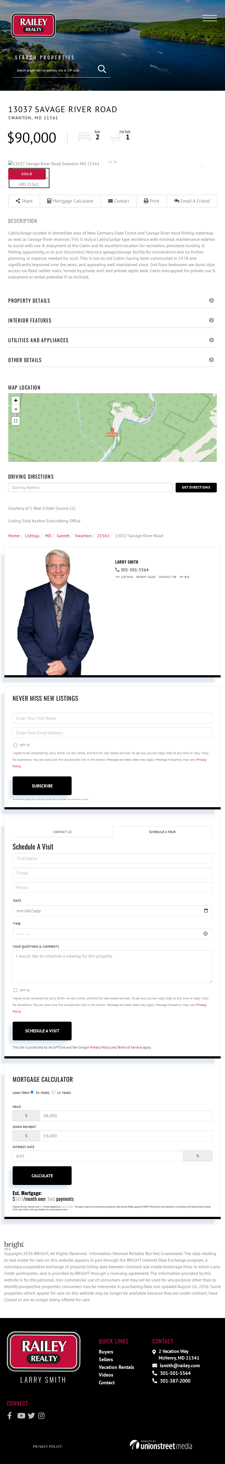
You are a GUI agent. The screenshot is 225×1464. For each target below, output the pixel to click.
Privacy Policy (100, 1047)
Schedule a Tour (162, 832)
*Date (17, 900)
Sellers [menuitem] (106, 1359)
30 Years (42, 1093)
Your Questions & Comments (36, 946)
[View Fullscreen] (16, 421)
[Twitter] (30, 1416)
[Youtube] (20, 1416)
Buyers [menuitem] (106, 1352)
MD (48, 535)
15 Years (63, 1093)
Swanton (83, 535)
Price (17, 1107)
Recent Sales (146, 577)
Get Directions (196, 487)
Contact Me (167, 577)
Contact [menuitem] (107, 1382)
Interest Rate (23, 1147)
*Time (17, 924)
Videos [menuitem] (106, 1375)
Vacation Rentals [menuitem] (116, 1367)
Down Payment (24, 1127)
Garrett (63, 535)
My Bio (185, 577)
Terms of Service (129, 1047)
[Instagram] (41, 1416)
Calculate (42, 1175)
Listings (32, 535)
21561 (103, 535)
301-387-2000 (174, 1381)
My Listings (124, 577)
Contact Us (62, 832)
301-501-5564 (135, 569)
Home (13, 535)
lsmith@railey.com (179, 1365)
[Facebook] (10, 1416)
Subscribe (42, 785)
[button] (102, 69)
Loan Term (21, 1093)
